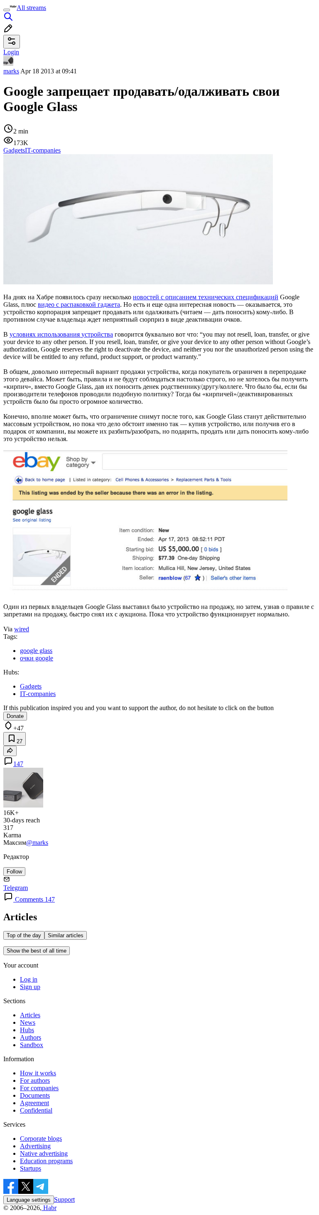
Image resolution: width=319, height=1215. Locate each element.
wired (21, 629)
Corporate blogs (41, 1138)
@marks (37, 842)
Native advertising (44, 1153)
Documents (35, 1095)
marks (11, 71)
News (27, 1022)
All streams (31, 7)
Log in (28, 979)
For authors (35, 1080)
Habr (49, 1207)
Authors (30, 1037)
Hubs (27, 1029)
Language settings (29, 1200)
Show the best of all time (36, 951)
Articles (30, 1015)
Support (64, 1199)
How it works (38, 1073)
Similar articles (65, 935)
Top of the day (24, 935)
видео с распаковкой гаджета (79, 304)
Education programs (46, 1160)
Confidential (36, 1110)
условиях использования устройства (61, 334)
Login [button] (11, 52)
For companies (39, 1087)
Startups (30, 1168)
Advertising (35, 1146)
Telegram (15, 887)
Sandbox (31, 1044)
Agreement (34, 1102)
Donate (15, 716)
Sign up (30, 986)
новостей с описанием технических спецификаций (205, 297)
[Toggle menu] (6, 10)
